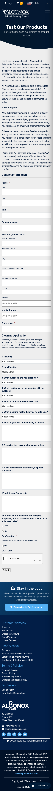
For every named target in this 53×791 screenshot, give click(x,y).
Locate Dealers (9, 640)
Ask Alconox (7, 630)
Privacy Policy (8, 673)
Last (4, 199)
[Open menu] (47, 13)
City (3, 259)
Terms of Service (10, 670)
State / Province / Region (12, 269)
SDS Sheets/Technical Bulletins (17, 653)
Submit (6, 570)
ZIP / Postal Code (9, 279)
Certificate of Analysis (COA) (15, 657)
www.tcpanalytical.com (26, 773)
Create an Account (10, 634)
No (6, 531)
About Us (6, 627)
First (4, 187)
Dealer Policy (8, 690)
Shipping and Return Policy (14, 680)
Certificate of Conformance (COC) (17, 660)
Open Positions (9, 637)
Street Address (8, 239)
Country (5, 288)
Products (6, 650)
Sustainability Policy (11, 676)
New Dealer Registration (13, 693)
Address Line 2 (8, 249)
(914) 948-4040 (12, 725)
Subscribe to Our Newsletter (28, 607)
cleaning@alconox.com (15, 729)
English (35, 3)
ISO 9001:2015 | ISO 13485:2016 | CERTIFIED (28, 741)
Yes (6, 526)
